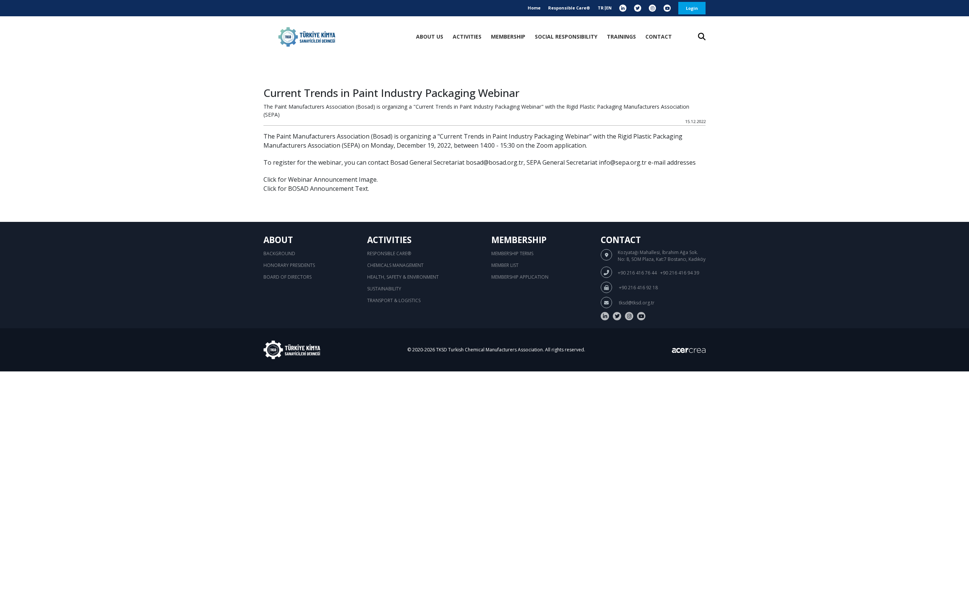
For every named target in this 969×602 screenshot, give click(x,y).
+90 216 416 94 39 (679, 273)
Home (534, 8)
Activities (467, 36)
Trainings (621, 36)
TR (601, 8)
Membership (508, 36)
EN (609, 8)
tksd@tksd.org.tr (636, 302)
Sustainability (384, 288)
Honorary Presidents (289, 265)
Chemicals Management (395, 265)
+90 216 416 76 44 (637, 273)
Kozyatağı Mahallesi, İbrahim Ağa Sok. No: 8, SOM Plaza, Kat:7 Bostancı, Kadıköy (662, 255)
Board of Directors (287, 277)
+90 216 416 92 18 (638, 287)
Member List (505, 265)
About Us (429, 36)
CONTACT (658, 36)
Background (279, 253)
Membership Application (519, 277)
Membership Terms (512, 253)
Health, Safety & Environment (403, 277)
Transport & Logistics (394, 300)
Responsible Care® (569, 8)
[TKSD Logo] (306, 37)
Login (692, 8)
